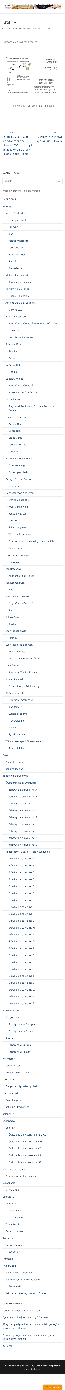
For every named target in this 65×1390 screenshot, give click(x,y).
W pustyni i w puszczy (21, 534)
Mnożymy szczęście (14, 1169)
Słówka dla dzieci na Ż (21, 1003)
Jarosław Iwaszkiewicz (18, 596)
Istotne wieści (13, 1065)
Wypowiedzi (9, 1265)
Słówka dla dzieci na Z (21, 996)
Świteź (12, 261)
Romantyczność (17, 254)
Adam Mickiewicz (15, 213)
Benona (17, 190)
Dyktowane (14, 1210)
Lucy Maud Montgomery (19, 644)
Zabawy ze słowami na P (22, 837)
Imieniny (7, 190)
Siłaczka (13, 727)
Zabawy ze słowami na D (22, 810)
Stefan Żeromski (14, 693)
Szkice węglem (17, 527)
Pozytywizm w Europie (21, 1024)
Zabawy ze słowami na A (22, 789)
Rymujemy (8, 1238)
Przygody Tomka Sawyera (23, 672)
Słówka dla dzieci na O (21, 941)
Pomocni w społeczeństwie (21, 1175)
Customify (35, 1369)
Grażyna (13, 226)
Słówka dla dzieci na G (21, 900)
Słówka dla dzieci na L (21, 920)
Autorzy (6, 206)
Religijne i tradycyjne (17, 1106)
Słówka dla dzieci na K (21, 913)
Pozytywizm (12, 1017)
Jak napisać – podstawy (19, 1272)
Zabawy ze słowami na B (22, 796)
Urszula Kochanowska (21, 337)
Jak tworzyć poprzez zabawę (22, 1279)
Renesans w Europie (19, 1044)
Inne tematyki (10, 1093)
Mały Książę (15, 309)
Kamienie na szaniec (20, 282)
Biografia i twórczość (20, 385)
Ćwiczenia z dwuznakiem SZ (35, 29)
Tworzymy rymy (14, 1245)
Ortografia (8, 1196)
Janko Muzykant (17, 513)
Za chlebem (15, 548)
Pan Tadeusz (15, 247)
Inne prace (8, 1079)
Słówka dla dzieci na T (21, 975)
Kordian (12, 624)
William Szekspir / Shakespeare (23, 741)
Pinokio (12, 371)
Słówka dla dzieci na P (21, 948)
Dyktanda (10, 1203)
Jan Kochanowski (15, 582)
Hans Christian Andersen (19, 492)
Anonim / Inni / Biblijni (17, 288)
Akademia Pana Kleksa (21, 575)
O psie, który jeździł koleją (23, 686)
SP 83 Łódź (12, 1189)
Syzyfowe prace (17, 734)
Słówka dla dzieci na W (21, 989)
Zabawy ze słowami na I (22, 831)
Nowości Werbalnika (17, 1072)
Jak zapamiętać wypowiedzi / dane (25, 1293)
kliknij (50, 105)
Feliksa (27, 190)
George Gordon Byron (18, 479)
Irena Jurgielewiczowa (18, 554)
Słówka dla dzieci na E (21, 886)
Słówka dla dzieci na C (21, 872)
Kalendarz (8, 1113)
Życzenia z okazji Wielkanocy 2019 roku (25, 1317)
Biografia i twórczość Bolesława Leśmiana (32, 323)
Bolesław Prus (13, 344)
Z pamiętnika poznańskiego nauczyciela (31, 541)
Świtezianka (15, 268)
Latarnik (13, 520)
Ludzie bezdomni (18, 713)
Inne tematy (15, 706)
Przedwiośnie (16, 720)
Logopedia (8, 1120)
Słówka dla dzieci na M (21, 927)
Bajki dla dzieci (14, 761)
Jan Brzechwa (13, 568)
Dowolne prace (14, 1100)
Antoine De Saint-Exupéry (20, 302)
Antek (11, 357)
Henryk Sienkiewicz (16, 506)
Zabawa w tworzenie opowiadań (21, 1310)
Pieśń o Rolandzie (18, 295)
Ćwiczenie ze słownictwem (20, 782)
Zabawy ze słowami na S (22, 844)
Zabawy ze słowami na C (22, 803)
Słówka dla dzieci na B (21, 865)
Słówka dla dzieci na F (21, 893)
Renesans (10, 1038)
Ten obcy (13, 561)
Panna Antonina (17, 444)
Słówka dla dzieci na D (21, 879)
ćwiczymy (14, 1251)
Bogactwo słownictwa (15, 775)
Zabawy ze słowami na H (22, 824)
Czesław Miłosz (14, 378)
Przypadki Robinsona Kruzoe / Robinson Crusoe (31, 408)
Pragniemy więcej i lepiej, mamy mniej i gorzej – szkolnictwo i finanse (29, 1337)
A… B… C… (14, 423)
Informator (8, 1058)
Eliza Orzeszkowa (15, 417)
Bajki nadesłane (14, 768)
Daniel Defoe (12, 399)
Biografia (13, 486)
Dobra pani (14, 430)
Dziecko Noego (17, 465)
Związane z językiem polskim (22, 1086)
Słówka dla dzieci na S (21, 962)
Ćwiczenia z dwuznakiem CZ (25, 1148)
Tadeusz (13, 451)
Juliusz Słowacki (14, 617)
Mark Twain (12, 665)
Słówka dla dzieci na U (21, 982)
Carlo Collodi (13, 364)
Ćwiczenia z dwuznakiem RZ (24, 1155)
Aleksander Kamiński (17, 275)
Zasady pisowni (14, 1231)
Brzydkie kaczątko (19, 499)
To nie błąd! (12, 1224)
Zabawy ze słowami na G (22, 817)
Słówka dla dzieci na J (21, 906)
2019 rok (7, 1345)
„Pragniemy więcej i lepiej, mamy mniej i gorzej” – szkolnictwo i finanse (30, 1326)
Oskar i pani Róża (18, 472)
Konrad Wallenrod (18, 240)
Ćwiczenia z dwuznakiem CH (25, 1141)
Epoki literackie (11, 1010)
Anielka (12, 351)
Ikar (10, 610)
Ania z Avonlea (16, 651)
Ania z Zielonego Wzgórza (23, 658)
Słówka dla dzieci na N (21, 934)
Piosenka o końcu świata (22, 392)
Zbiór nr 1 (10, 1127)
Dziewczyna (15, 330)
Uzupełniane (15, 1217)
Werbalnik (8, 1258)
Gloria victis (15, 437)
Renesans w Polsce (19, 1051)
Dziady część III (17, 220)
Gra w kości (15, 1286)
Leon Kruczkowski (15, 630)
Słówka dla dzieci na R (21, 955)
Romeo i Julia (16, 748)
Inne (10, 233)
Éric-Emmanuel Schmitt (18, 458)
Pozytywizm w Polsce (21, 1031)
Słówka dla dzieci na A (21, 858)
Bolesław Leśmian (15, 316)
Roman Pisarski (14, 679)
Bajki (5, 755)
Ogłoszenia (8, 1182)
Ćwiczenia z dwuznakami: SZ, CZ (27, 1134)
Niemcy (12, 637)
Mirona (36, 190)
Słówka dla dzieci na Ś (21, 968)
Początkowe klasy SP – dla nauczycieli (27, 851)
